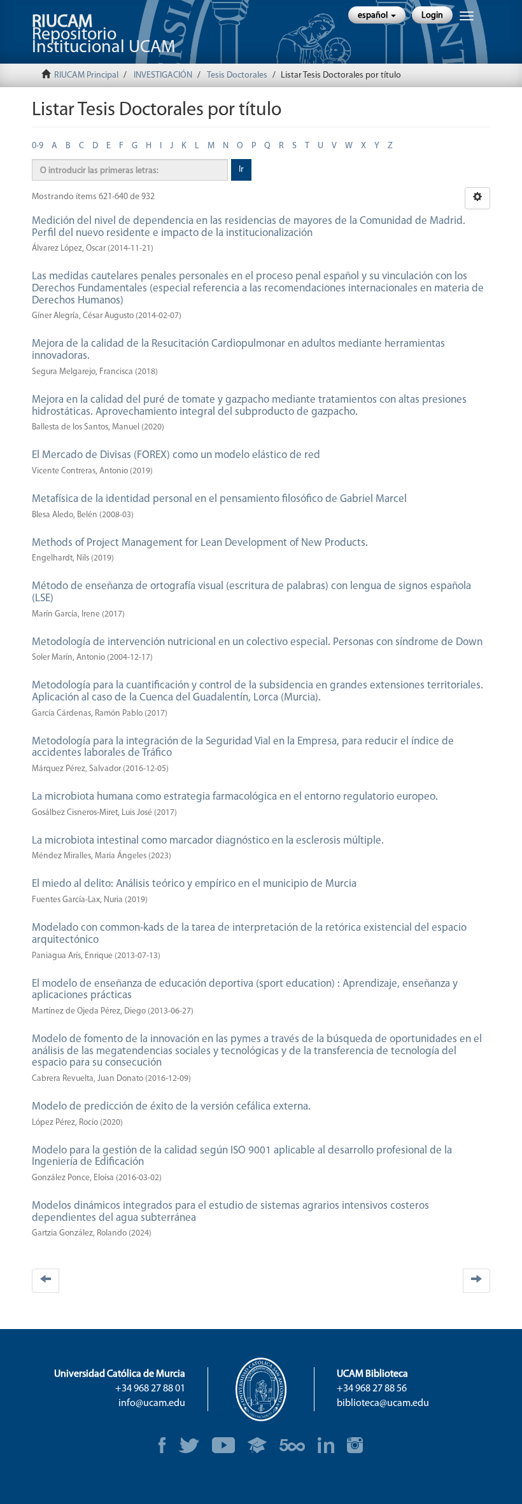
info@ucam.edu (151, 1403)
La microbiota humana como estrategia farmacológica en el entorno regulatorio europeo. (235, 796)
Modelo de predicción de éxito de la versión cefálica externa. (171, 1106)
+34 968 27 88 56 (372, 1389)
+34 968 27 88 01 (150, 1389)
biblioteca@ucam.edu (383, 1403)
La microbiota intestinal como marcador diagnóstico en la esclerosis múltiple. (208, 840)
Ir (241, 169)
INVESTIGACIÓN (163, 75)
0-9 (37, 146)
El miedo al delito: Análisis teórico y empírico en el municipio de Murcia (194, 884)
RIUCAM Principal (86, 75)
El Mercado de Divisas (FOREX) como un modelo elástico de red (176, 455)
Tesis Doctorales (237, 75)
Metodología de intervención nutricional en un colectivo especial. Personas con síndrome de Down (257, 642)
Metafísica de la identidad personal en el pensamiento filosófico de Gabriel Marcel (219, 499)
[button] (377, 15)
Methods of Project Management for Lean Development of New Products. (200, 543)
